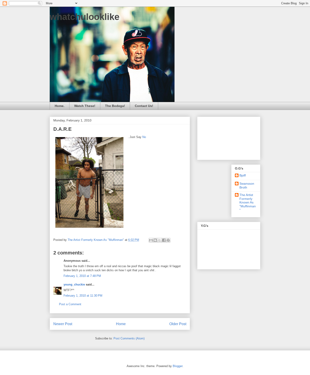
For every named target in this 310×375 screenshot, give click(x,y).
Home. (59, 106)
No (143, 137)
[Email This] (151, 240)
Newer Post (62, 324)
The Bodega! (115, 106)
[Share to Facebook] (164, 240)
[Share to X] (159, 240)
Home (121, 324)
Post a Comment (70, 304)
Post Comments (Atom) (129, 338)
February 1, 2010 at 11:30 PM (83, 295)
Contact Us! (144, 106)
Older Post (177, 324)
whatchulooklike (84, 17)
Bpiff (242, 175)
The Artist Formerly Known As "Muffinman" (247, 202)
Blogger (177, 366)
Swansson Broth (246, 185)
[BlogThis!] (155, 240)
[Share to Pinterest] (168, 240)
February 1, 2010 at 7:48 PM (82, 276)
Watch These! (84, 106)
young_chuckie (74, 284)
